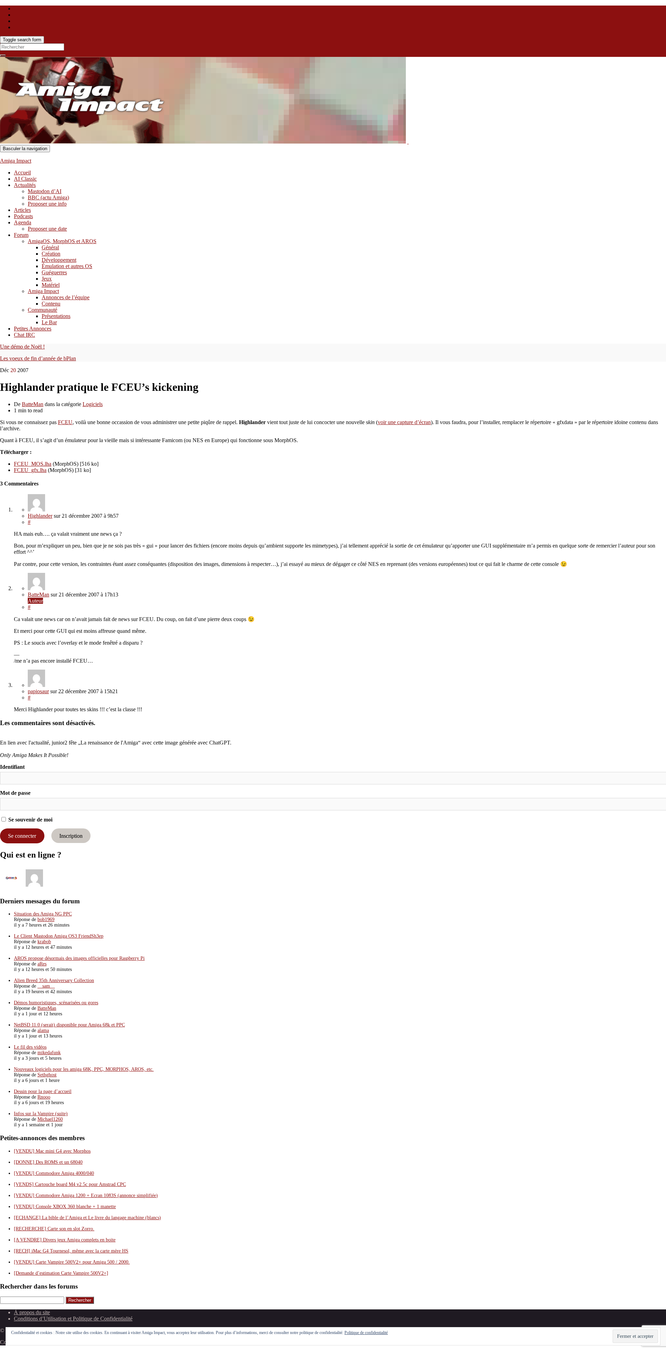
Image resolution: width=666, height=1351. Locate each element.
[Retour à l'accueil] (408, 142)
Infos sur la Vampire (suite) (41, 1113)
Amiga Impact (15, 161)
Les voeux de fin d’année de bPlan (38, 358)
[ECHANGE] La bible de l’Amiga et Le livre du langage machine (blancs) (87, 1217)
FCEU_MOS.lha (32, 464)
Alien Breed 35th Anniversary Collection (54, 980)
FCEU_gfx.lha (30, 470)
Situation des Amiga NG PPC (43, 914)
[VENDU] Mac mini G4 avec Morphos (52, 1151)
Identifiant (12, 767)
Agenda (22, 222)
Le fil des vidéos (30, 1047)
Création (51, 254)
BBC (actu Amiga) (48, 197)
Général (50, 247)
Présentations (56, 316)
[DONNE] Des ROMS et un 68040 (48, 1162)
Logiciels (93, 404)
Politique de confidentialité (366, 1332)
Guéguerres (54, 272)
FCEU (65, 422)
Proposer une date (47, 229)
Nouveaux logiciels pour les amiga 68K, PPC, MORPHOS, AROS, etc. (84, 1069)
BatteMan (32, 404)
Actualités (25, 185)
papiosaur (38, 691)
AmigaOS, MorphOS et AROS (62, 241)
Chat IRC (24, 335)
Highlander (40, 516)
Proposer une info (47, 204)
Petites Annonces (32, 329)
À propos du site (32, 1312)
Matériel (51, 285)
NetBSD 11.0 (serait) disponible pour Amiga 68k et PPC (69, 1024)
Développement (59, 260)
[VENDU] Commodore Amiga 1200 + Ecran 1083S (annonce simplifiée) (86, 1195)
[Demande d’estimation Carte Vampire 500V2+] (61, 1273)
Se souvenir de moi (29, 820)
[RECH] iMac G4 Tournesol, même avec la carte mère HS (71, 1251)
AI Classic (25, 179)
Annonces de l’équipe (65, 297)
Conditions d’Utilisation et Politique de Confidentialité (73, 1319)
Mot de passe (15, 793)
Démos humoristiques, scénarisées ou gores (56, 1002)
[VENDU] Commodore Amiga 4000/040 (54, 1173)
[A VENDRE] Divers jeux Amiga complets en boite (65, 1239)
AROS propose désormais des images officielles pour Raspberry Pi (79, 958)
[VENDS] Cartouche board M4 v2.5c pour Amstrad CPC (70, 1184)
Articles (22, 210)
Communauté (42, 310)
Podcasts (23, 216)
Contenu (51, 304)
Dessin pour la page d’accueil (42, 1091)
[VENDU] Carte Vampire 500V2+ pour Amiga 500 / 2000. (72, 1262)
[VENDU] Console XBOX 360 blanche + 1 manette (65, 1206)
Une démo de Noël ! (22, 347)
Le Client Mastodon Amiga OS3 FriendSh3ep (58, 936)
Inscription (71, 836)
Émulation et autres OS (67, 266)
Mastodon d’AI (44, 191)
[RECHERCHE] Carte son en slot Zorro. (54, 1228)
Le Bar (49, 322)
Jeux (47, 279)
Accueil (22, 172)
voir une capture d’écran (404, 422)
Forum (21, 235)
